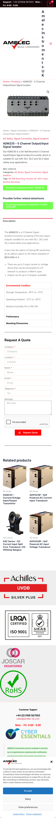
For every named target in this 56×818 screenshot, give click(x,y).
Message (8, 399)
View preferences (28, 807)
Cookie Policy (19, 814)
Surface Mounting (11, 182)
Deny (28, 799)
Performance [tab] (12, 316)
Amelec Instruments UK (43, 44)
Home (6, 81)
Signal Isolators (41, 138)
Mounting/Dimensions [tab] (17, 323)
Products (16, 81)
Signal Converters (19, 130)
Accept (28, 790)
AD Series (8, 138)
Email (7, 378)
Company (9, 347)
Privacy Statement (34, 814)
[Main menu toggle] (51, 44)
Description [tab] (9, 221)
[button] (51, 761)
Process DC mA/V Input (37, 178)
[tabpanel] (28, 301)
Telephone (9, 389)
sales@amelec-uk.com (28, 718)
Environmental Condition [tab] (18, 285)
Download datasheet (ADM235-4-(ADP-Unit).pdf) (27, 205)
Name (7, 368)
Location (8, 357)
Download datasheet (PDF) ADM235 (25, 187)
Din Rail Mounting (17, 178)
